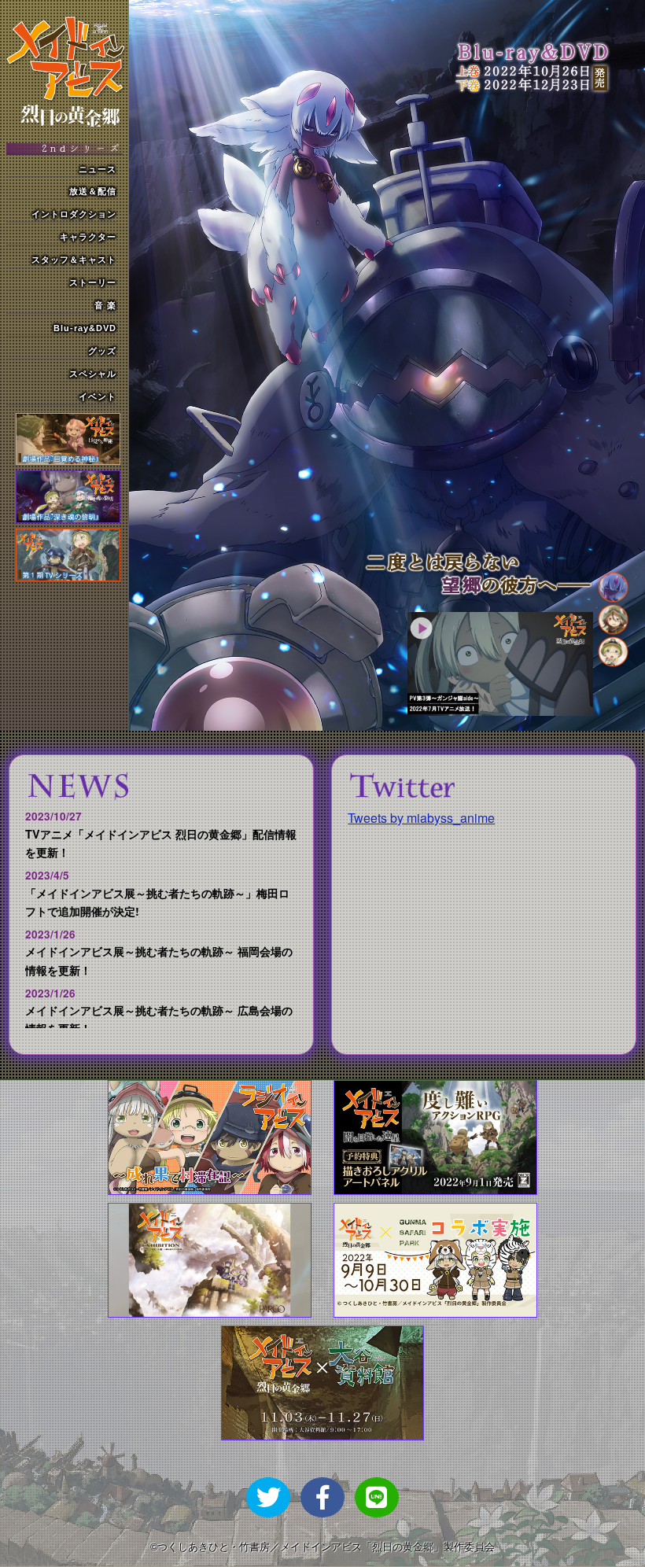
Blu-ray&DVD (84, 328)
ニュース (97, 169)
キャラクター (88, 237)
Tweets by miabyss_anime (421, 818)
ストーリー (92, 282)
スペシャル (92, 373)
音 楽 (105, 305)
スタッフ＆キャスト (73, 259)
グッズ (102, 351)
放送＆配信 (92, 191)
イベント (97, 396)
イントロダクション (73, 214)
